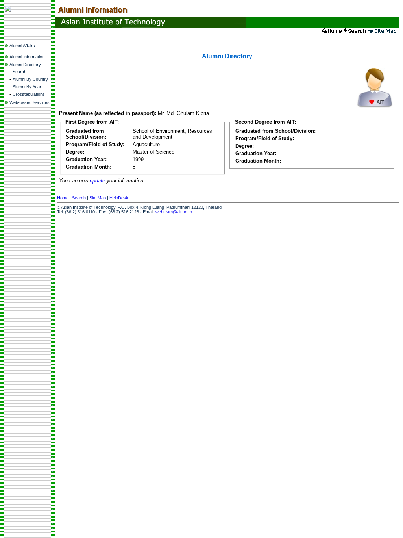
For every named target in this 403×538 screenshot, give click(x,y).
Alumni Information (26, 56)
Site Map (97, 197)
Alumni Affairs (22, 45)
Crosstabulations (29, 94)
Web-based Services (29, 102)
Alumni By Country (30, 79)
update (97, 181)
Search (19, 71)
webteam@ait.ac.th (173, 212)
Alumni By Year (27, 86)
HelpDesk (118, 197)
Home (62, 197)
